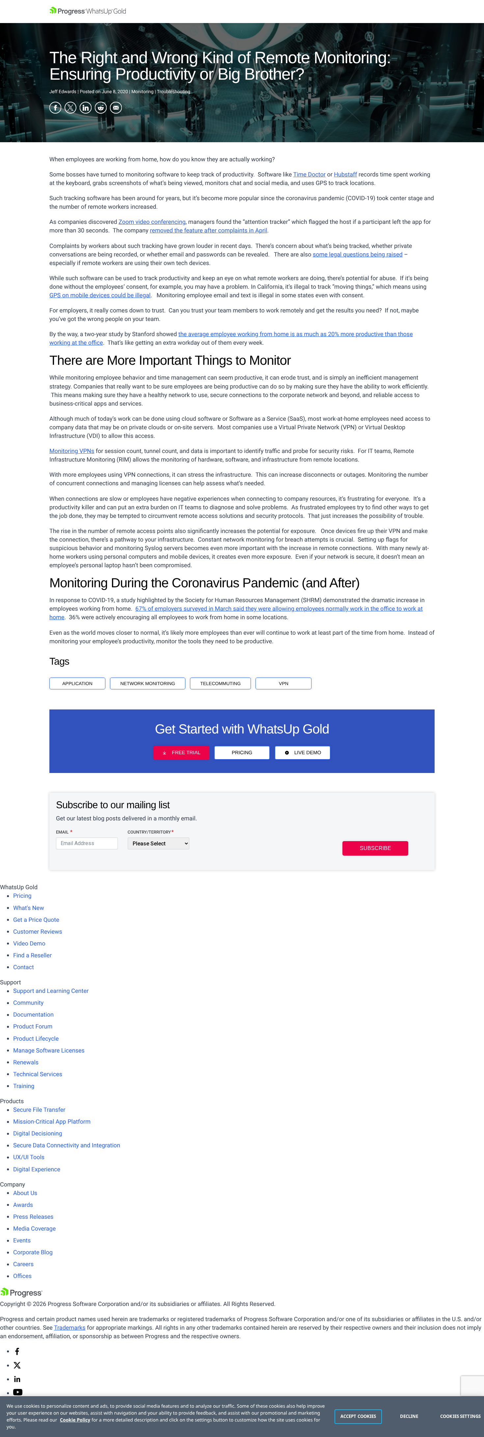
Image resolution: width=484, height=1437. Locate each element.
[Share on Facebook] (55, 109)
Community (28, 1002)
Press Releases (33, 1216)
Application (77, 683)
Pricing (242, 753)
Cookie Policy (75, 1420)
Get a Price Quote (36, 920)
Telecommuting (220, 683)
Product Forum (32, 1026)
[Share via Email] (116, 109)
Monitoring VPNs (71, 451)
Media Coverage (34, 1228)
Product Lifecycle (36, 1038)
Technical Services (37, 1074)
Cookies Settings (458, 1416)
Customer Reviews (37, 931)
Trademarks (69, 1327)
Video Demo (29, 943)
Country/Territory (149, 832)
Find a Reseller (32, 955)
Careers (23, 1264)
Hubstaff (345, 174)
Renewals (26, 1062)
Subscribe (375, 848)
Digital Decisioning (37, 1133)
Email (62, 832)
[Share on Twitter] (70, 109)
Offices (22, 1276)
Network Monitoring (147, 683)
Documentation (33, 1014)
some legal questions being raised (358, 254)
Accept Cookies (358, 1416)
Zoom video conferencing (152, 222)
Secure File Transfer (39, 1109)
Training (23, 1086)
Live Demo (307, 753)
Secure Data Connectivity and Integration (66, 1145)
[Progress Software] (21, 1295)
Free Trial (186, 753)
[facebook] (17, 1353)
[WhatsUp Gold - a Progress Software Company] (242, 11)
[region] (242, 1416)
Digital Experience (36, 1169)
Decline (409, 1416)
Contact (23, 967)
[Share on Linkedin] (86, 109)
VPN (283, 683)
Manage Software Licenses (49, 1050)
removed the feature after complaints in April (208, 230)
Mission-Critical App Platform (52, 1121)
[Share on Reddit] (101, 109)
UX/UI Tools (28, 1157)
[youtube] (17, 1393)
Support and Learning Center (51, 991)
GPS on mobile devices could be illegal (99, 295)
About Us (25, 1193)
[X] (17, 1367)
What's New (28, 908)
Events (22, 1240)
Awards (23, 1205)
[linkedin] (17, 1381)
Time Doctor (309, 174)
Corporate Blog (33, 1252)
